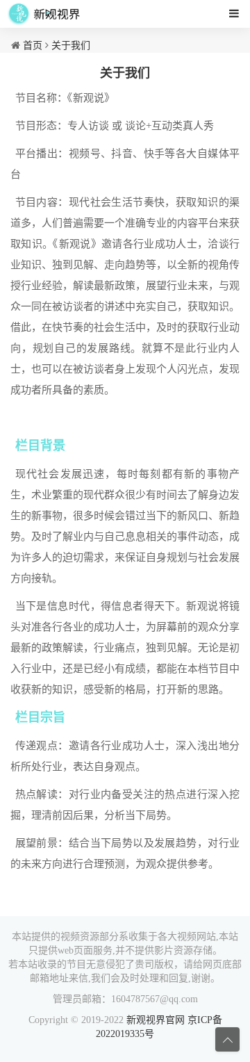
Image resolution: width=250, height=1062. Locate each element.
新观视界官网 (155, 1020)
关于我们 (70, 45)
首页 (32, 45)
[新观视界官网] (44, 14)
